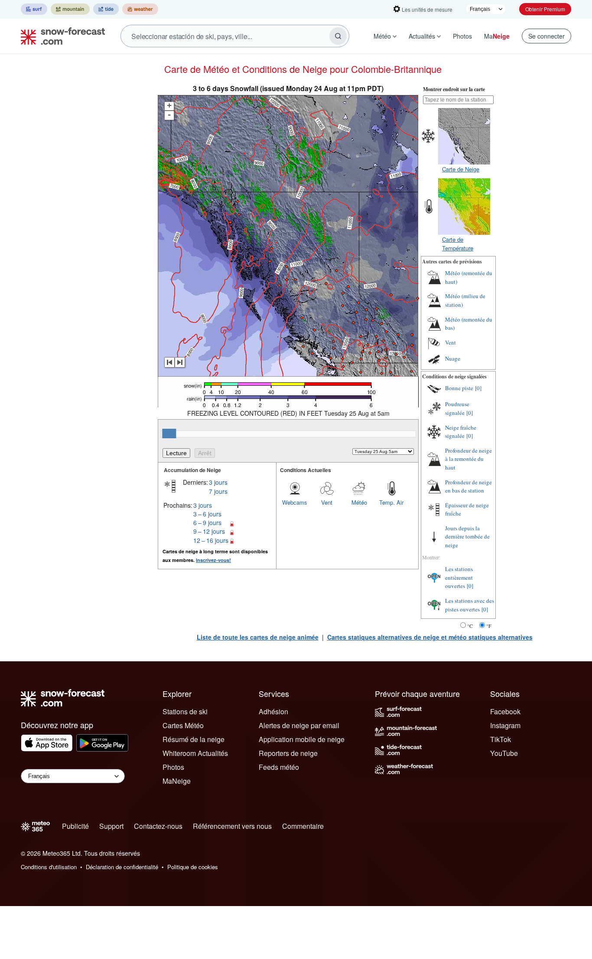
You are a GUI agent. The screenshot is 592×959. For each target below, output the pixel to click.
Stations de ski (185, 711)
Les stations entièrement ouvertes (459, 577)
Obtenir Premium (545, 9)
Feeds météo (279, 767)
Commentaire (303, 826)
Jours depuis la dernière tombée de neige (467, 536)
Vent (326, 502)
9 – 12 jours (209, 531)
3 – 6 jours (207, 513)
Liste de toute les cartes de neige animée (258, 637)
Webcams (294, 502)
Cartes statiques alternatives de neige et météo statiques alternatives (430, 637)
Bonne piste (459, 388)
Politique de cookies (192, 867)
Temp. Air (391, 502)
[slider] (169, 433)
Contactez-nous (158, 826)
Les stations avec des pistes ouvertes (469, 605)
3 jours (218, 482)
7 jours (218, 491)
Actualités (422, 36)
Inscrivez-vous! (213, 560)
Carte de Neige (460, 169)
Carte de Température (457, 243)
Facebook (505, 711)
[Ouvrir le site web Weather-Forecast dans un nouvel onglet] (140, 9)
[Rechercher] (338, 36)
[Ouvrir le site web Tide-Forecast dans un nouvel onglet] (106, 9)
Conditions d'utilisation (49, 867)
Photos (462, 36)
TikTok (500, 739)
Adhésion (273, 711)
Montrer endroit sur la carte (454, 89)
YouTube (504, 753)
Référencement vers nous (232, 826)
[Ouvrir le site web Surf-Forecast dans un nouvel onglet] (34, 9)
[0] (478, 388)
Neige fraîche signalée (460, 432)
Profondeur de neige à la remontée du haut (468, 459)
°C (470, 625)
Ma (497, 36)
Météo (382, 36)
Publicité (75, 826)
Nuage (452, 358)
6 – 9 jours (207, 522)
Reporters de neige (288, 753)
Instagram (505, 725)
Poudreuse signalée (457, 408)
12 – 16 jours (210, 540)
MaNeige (177, 781)
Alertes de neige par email (299, 725)
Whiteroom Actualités (195, 753)
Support (111, 826)
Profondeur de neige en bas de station (468, 486)
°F (488, 625)
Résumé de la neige (193, 739)
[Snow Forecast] (60, 36)
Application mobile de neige (302, 739)
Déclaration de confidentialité (122, 867)
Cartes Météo (183, 725)
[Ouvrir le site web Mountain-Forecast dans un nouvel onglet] (70, 9)
